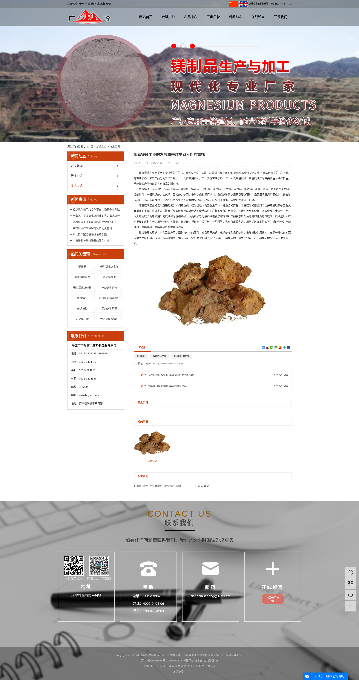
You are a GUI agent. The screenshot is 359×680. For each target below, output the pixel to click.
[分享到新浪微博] (267, 347)
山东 (159, 665)
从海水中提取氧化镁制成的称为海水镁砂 (96, 215)
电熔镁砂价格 (109, 287)
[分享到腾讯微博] (284, 347)
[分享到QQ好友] (276, 347)
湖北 (183, 665)
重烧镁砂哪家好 (181, 356)
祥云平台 (188, 660)
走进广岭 (168, 17)
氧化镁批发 (109, 277)
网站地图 (274, 3)
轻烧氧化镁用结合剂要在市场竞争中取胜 (96, 209)
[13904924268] (350, 572)
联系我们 (280, 17)
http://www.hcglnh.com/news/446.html (164, 363)
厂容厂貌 (213, 17)
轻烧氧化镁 (203, 655)
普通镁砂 (82, 308)
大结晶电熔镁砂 (109, 319)
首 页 (90, 146)
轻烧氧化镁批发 (109, 266)
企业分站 (263, 3)
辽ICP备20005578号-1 (154, 660)
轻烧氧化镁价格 (82, 287)
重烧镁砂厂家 (159, 356)
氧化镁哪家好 (82, 277)
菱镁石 (82, 266)
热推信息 (253, 3)
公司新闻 (77, 166)
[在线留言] (350, 595)
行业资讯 (77, 175)
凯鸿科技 (213, 660)
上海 (207, 665)
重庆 (213, 665)
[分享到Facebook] (289, 347)
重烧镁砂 (140, 356)
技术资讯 (115, 146)
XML (289, 3)
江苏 (171, 665)
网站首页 (146, 17)
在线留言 (258, 17)
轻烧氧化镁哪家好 (109, 298)
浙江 (165, 665)
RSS (283, 3)
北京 (201, 665)
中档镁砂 (82, 298)
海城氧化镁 (189, 655)
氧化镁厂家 (82, 319)
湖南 (177, 665)
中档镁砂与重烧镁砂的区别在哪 (91, 240)
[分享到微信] (271, 347)
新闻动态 (235, 17)
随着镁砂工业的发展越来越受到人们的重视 (97, 221)
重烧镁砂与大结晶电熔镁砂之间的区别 (158, 485)
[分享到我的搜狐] (280, 347)
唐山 (189, 665)
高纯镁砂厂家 (109, 308)
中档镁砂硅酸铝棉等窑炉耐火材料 (92, 228)
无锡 (195, 665)
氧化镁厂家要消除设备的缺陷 (90, 234)
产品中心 (190, 17)
